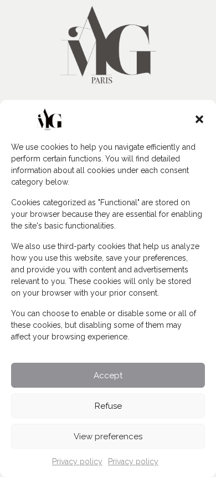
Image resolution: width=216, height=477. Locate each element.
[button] (199, 119)
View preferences (108, 437)
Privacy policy (77, 461)
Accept (108, 375)
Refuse (108, 406)
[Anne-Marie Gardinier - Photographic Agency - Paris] (108, 43)
